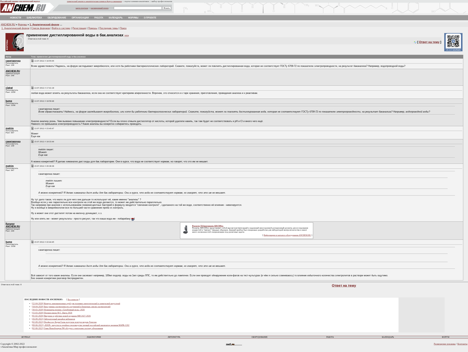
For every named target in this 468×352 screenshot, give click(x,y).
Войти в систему (61, 28)
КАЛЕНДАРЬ (388, 337)
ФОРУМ (445, 337)
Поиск (123, 28)
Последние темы (108, 28)
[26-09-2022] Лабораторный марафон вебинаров (53, 319)
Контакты (462, 344)
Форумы (133, 17)
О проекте (150, 17)
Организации (80, 17)
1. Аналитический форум (44, 24)
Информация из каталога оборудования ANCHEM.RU (287, 235)
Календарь (116, 17)
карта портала (82, 8)
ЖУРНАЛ (25, 337)
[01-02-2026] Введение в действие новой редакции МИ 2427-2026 (61, 316)
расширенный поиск (99, 8)
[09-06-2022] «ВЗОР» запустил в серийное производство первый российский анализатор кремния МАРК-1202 (80, 325)
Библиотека (34, 17)
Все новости (73, 300)
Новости (15, 17)
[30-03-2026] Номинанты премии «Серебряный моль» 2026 (58, 310)
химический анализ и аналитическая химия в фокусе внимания (94, 1)
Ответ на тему (429, 42)
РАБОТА (330, 337)
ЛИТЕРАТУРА (174, 337)
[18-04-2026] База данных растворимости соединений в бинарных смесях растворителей (71, 307)
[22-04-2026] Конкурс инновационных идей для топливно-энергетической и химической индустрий (76, 304)
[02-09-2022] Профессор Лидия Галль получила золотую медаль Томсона (64, 322)
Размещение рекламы (445, 344)
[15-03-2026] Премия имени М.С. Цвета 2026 (52, 313)
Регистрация (79, 28)
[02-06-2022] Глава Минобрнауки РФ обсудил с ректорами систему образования (67, 328)
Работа (98, 17)
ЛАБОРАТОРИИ (94, 337)
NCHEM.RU (8, 24)
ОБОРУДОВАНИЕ (260, 337)
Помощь (92, 28)
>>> (126, 35)
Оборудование (57, 17)
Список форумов (40, 28)
